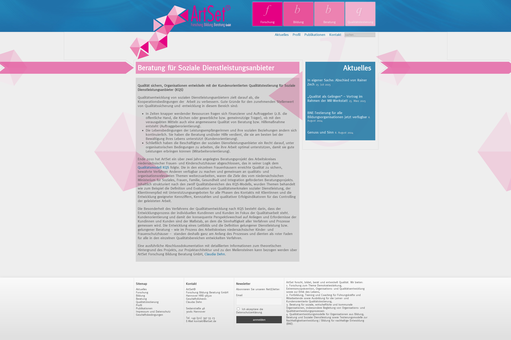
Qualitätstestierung (360, 22)
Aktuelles (282, 34)
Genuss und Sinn (320, 132)
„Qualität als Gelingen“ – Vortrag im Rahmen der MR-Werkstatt (334, 98)
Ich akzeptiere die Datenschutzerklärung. (249, 311)
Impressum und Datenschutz (153, 311)
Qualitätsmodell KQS (153, 167)
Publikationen (314, 34)
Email (239, 295)
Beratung (329, 22)
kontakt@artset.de (205, 321)
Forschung (267, 22)
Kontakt (335, 34)
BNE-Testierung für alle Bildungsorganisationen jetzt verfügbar (337, 115)
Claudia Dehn (215, 254)
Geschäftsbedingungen (149, 314)
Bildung (298, 22)
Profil (296, 34)
